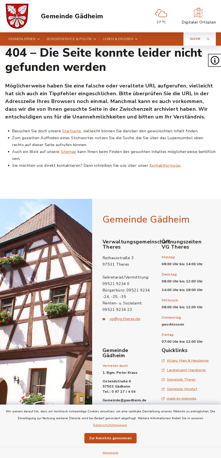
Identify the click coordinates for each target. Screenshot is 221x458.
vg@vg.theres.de (124, 318)
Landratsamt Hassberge (186, 370)
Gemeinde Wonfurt (182, 389)
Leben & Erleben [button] (118, 39)
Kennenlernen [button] (22, 39)
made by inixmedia (181, 398)
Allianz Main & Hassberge (188, 360)
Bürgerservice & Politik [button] (69, 39)
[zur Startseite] (17, 16)
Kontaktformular (165, 165)
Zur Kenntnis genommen (110, 438)
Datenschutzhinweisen (110, 425)
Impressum (110, 453)
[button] (214, 60)
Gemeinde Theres (181, 379)
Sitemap (68, 151)
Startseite (71, 131)
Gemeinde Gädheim (72, 16)
